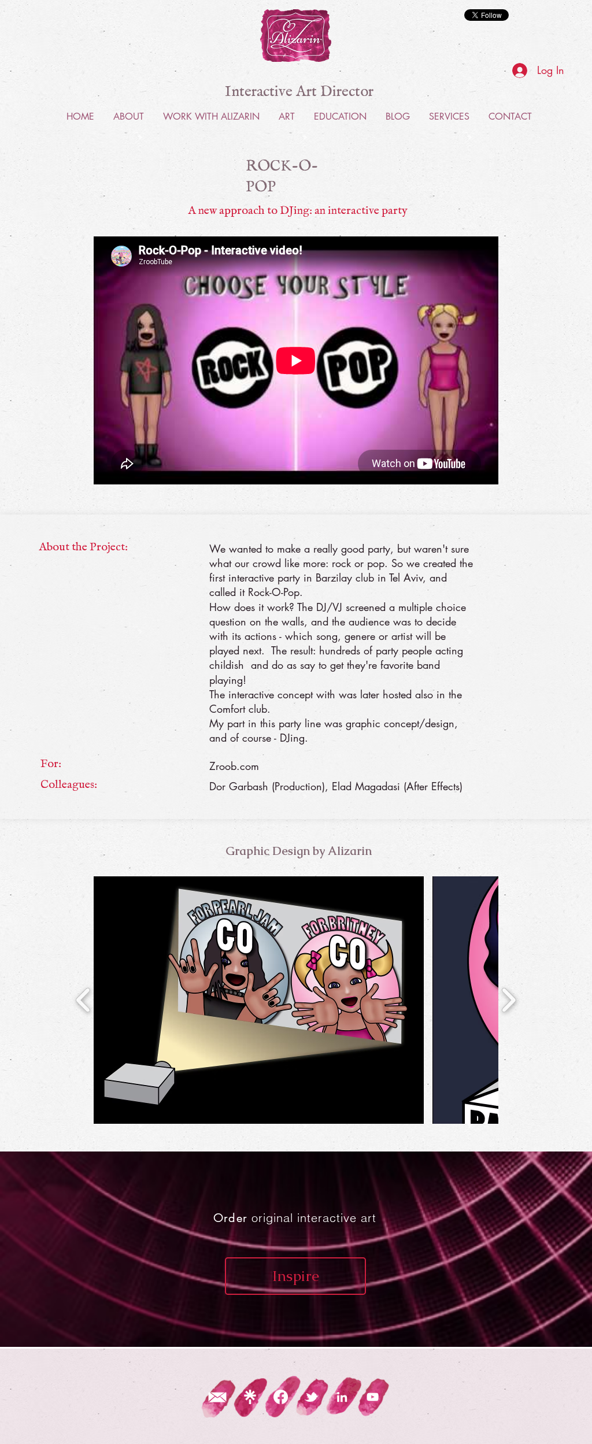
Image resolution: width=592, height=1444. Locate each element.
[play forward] (508, 1000)
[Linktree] (250, 1397)
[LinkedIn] (342, 1397)
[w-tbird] (311, 1397)
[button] (259, 1000)
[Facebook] (280, 1397)
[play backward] (84, 1000)
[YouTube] (372, 1397)
